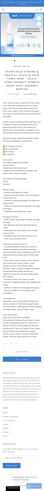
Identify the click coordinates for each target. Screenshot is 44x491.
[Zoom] (39, 18)
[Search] (37, 10)
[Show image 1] (14, 60)
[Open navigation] (3, 10)
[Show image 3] (19, 60)
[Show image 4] (22, 60)
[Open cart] (41, 10)
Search (5, 413)
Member (6, 432)
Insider (5, 424)
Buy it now (22, 359)
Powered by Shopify (22, 486)
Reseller (6, 428)
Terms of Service (9, 420)
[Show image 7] (29, 60)
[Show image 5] (24, 60)
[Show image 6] (26, 60)
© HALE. (22, 482)
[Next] (33, 60)
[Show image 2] (17, 60)
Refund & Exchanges (10, 416)
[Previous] (10, 60)
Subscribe (11, 465)
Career (5, 436)
